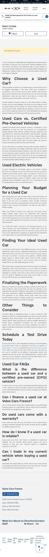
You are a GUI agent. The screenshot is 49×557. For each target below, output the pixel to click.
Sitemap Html (20, 540)
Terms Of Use (15, 540)
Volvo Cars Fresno (4, 540)
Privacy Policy (10, 540)
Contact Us (12, 494)
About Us (18, 520)
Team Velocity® (40, 538)
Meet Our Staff (7, 522)
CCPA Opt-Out (32, 540)
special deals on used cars (10, 348)
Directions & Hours (30, 522)
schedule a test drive (20, 359)
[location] (45, 2)
